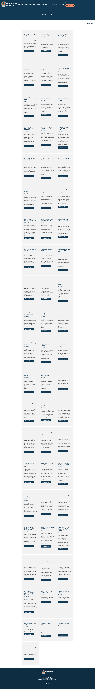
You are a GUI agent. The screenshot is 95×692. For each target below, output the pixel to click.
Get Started (61, 4)
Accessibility (51, 686)
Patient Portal (55, 4)
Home (19, 4)
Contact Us (58, 686)
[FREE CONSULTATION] (70, 6)
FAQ (43, 4)
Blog (46, 4)
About (22, 4)
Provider (26, 4)
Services (30, 4)
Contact (50, 4)
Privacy (35, 686)
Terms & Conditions (43, 686)
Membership (39, 4)
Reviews (34, 4)
